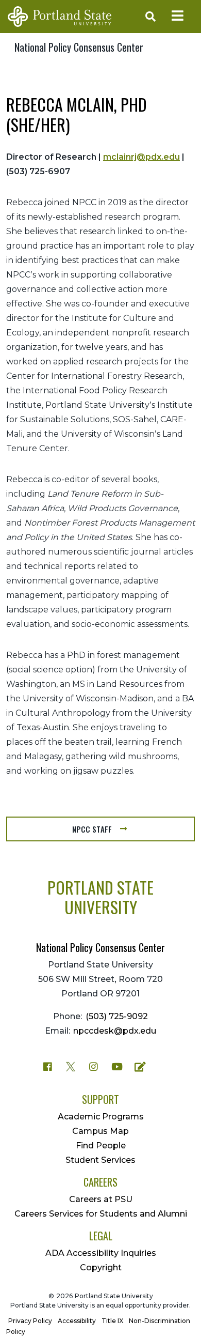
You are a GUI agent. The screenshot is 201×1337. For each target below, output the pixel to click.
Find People (101, 1145)
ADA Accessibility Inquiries (100, 1253)
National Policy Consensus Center (78, 47)
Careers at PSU (100, 1199)
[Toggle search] (148, 17)
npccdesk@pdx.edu (114, 1031)
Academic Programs (101, 1116)
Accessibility (77, 1321)
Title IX (112, 1321)
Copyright (101, 1267)
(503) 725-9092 (117, 1016)
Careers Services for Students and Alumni (100, 1214)
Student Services (100, 1160)
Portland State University (100, 897)
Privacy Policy (30, 1321)
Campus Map (100, 1131)
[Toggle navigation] (177, 16)
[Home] (59, 16)
